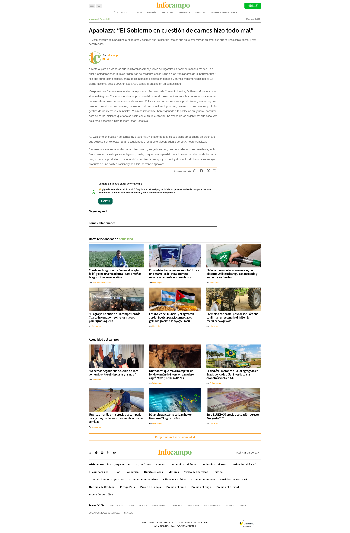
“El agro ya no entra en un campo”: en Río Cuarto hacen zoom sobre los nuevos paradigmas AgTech (114, 317)
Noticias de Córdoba (102, 487)
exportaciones (117, 505)
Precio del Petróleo (101, 494)
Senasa (160, 464)
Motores (173, 472)
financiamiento (159, 505)
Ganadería (151, 12)
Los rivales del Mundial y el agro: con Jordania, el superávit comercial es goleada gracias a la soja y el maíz (171, 317)
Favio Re (156, 326)
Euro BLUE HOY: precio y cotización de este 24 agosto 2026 (232, 416)
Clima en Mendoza (203, 479)
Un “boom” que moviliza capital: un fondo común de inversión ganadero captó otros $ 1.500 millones (171, 374)
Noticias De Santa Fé (233, 479)
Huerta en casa (153, 472)
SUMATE (105, 201)
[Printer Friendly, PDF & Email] (214, 171)
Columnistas (215, 383)
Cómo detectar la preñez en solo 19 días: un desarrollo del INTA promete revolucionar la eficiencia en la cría (174, 273)
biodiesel (231, 505)
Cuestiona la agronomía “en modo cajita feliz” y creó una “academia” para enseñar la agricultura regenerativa (115, 273)
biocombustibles (212, 505)
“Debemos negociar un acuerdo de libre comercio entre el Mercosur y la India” (113, 372)
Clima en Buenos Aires (143, 479)
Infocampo (93, 19)
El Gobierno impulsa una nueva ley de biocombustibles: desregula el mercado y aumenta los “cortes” (231, 273)
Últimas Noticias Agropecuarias (109, 464)
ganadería (177, 505)
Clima (137, 12)
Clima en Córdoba (174, 479)
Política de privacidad (247, 452)
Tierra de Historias (196, 472)
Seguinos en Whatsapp (253, 6)
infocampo (156, 282)
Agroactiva (200, 12)
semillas (128, 513)
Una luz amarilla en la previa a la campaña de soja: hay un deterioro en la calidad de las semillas (116, 418)
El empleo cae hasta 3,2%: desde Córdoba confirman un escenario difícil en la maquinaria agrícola (232, 317)
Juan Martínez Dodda (101, 282)
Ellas (117, 472)
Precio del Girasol (227, 487)
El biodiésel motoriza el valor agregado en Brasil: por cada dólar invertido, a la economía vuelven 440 (232, 374)
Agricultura (167, 12)
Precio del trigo (201, 487)
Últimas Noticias (121, 12)
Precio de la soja (150, 487)
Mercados (183, 12)
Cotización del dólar (183, 464)
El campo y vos (98, 472)
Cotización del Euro (214, 464)
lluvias (218, 472)
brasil (243, 505)
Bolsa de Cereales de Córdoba (104, 513)
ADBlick (143, 505)
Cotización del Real (244, 464)
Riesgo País (127, 487)
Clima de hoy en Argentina (106, 479)
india (131, 505)
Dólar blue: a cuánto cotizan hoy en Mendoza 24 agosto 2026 (170, 416)
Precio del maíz (176, 487)
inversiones (193, 505)
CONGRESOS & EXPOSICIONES (223, 12)
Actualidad (104, 19)
